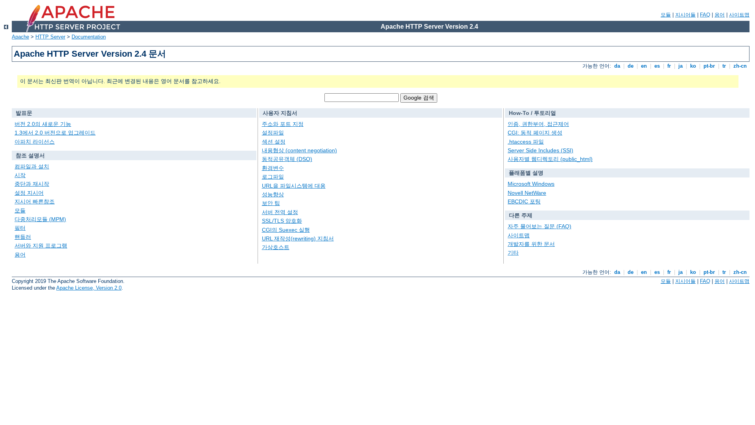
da (617, 66)
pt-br (709, 66)
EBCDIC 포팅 (524, 201)
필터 (20, 228)
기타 (513, 252)
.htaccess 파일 (526, 142)
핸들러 (23, 237)
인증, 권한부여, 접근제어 (538, 124)
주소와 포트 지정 (283, 124)
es (657, 66)
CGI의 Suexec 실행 (286, 230)
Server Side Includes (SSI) (540, 150)
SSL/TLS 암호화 (282, 221)
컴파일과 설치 (32, 166)
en (643, 66)
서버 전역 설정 (280, 212)
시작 (20, 175)
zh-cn (740, 66)
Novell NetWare (527, 193)
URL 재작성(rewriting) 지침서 (298, 238)
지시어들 (685, 15)
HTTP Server (50, 37)
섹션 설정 (273, 142)
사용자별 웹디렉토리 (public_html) (550, 159)
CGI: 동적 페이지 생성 (535, 132)
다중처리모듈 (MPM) (40, 219)
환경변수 (273, 168)
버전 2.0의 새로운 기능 (43, 124)
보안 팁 (271, 203)
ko (693, 66)
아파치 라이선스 (35, 142)
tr (724, 66)
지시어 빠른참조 (35, 201)
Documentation (89, 37)
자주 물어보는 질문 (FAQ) (539, 226)
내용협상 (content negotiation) (299, 150)
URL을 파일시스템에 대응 (294, 186)
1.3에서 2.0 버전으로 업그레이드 (55, 132)
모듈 (666, 15)
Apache (20, 37)
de (630, 66)
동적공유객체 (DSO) (287, 159)
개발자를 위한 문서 (531, 244)
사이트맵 (739, 15)
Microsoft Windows (531, 184)
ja (680, 66)
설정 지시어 (29, 193)
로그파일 (273, 177)
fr (669, 66)
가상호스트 (275, 247)
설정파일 (273, 132)
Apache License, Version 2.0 (89, 288)
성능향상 (273, 194)
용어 (719, 15)
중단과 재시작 (32, 184)
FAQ (705, 15)
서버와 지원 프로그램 (41, 245)
